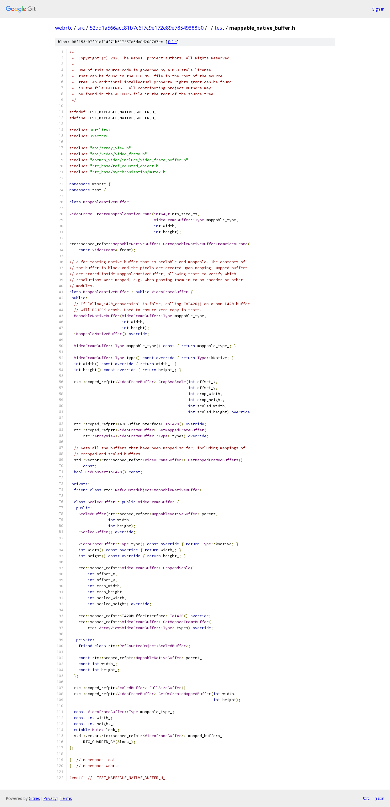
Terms (66, 798)
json (379, 798)
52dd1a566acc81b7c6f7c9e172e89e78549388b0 (147, 27)
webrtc (64, 27)
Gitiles (34, 798)
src (81, 27)
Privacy (50, 798)
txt (366, 798)
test (219, 27)
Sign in (378, 9)
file (172, 41)
